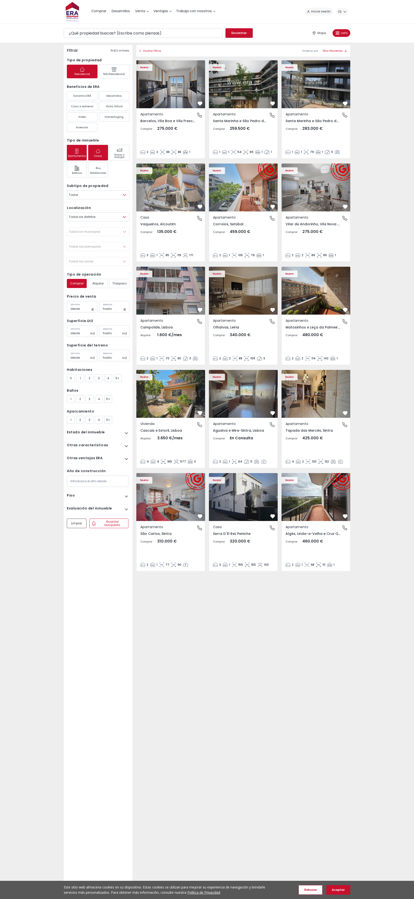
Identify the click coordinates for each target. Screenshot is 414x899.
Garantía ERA (82, 96)
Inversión (82, 127)
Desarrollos (114, 96)
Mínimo (75, 304)
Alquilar (98, 283)
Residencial (82, 74)
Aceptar (338, 890)
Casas (98, 156)
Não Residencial (114, 74)
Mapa (321, 33)
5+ (117, 378)
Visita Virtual (114, 106)
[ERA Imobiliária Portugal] (72, 11)
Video (82, 117)
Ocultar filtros (152, 51)
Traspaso (119, 283)
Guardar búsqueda (112, 523)
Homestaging (114, 117)
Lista (344, 33)
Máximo (107, 304)
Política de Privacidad (203, 892)
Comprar (77, 283)
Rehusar (310, 890)
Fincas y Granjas (119, 156)
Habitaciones (98, 173)
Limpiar (76, 523)
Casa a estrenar (82, 106)
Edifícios (77, 173)
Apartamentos (77, 156)
